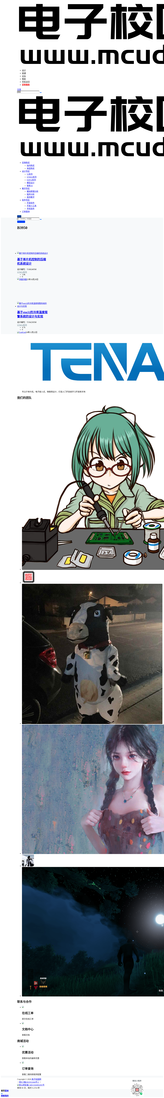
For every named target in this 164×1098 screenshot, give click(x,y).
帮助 (24, 79)
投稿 (19, 216)
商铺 (24, 73)
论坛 (24, 76)
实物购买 (26, 163)
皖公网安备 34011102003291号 (31, 1085)
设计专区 (26, 171)
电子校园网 (36, 1079)
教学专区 (26, 189)
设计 (24, 70)
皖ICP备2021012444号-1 (29, 1082)
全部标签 (21, 222)
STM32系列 (22, 272)
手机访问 (26, 82)
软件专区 (26, 200)
